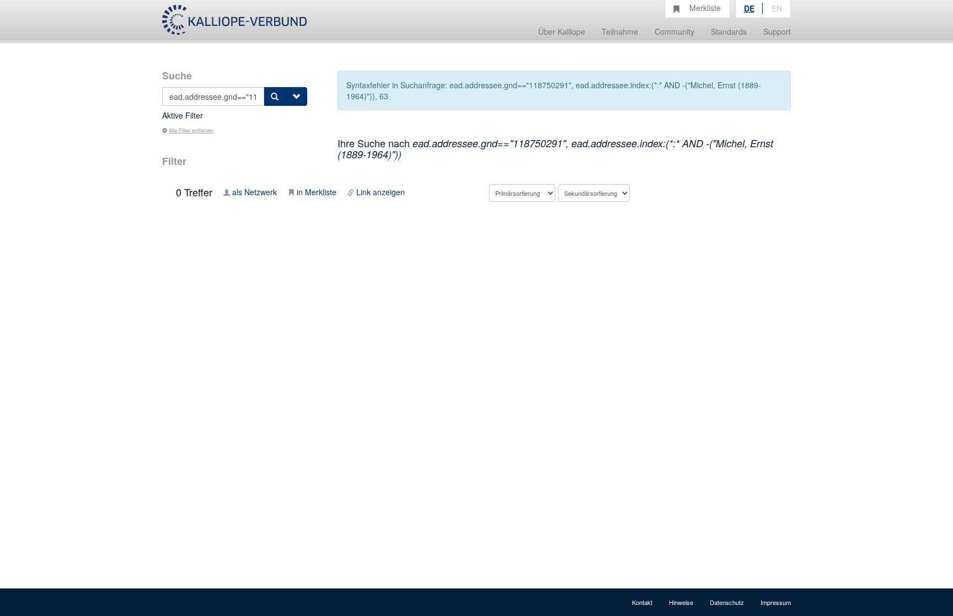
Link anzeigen (380, 191)
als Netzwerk (254, 191)
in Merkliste (316, 191)
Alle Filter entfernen (191, 130)
